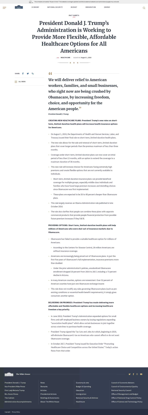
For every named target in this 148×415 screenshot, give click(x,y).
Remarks (44, 386)
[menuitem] (23, 73)
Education (80, 390)
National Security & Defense (87, 398)
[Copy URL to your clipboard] (32, 73)
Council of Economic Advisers (122, 382)
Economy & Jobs (82, 382)
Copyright (7, 412)
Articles (43, 390)
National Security (55, 7)
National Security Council (121, 390)
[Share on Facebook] (23, 73)
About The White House (49, 402)
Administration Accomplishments (18, 402)
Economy (35, 7)
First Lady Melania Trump (15, 390)
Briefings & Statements (49, 398)
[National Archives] (31, 2)
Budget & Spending (83, 386)
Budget (74, 7)
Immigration (90, 7)
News (42, 382)
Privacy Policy (16, 412)
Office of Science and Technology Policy (126, 402)
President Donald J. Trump (15, 382)
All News (22, 81)
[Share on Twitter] (28, 73)
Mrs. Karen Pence (11, 394)
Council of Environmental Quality (124, 386)
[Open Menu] (4, 7)
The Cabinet (9, 398)
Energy (107, 7)
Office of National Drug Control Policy (126, 398)
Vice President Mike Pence (15, 386)
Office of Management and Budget (124, 394)
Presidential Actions (48, 394)
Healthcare (65, 58)
